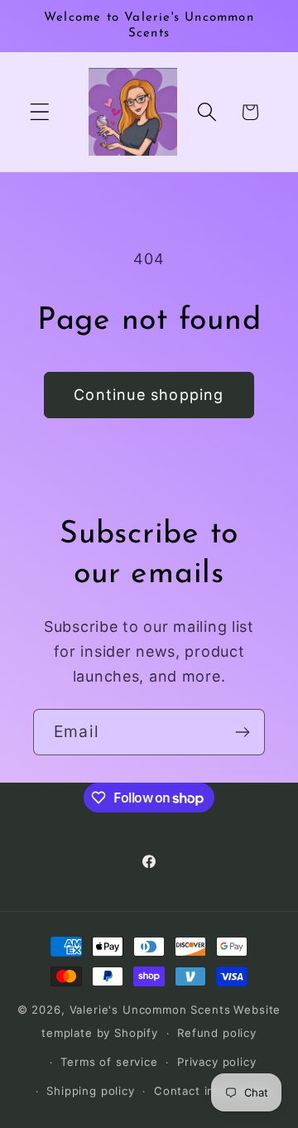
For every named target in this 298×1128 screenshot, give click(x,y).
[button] (40, 112)
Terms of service (108, 1061)
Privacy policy (217, 1061)
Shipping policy (90, 1090)
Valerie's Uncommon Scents (150, 1009)
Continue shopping (148, 394)
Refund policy (217, 1032)
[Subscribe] (242, 732)
